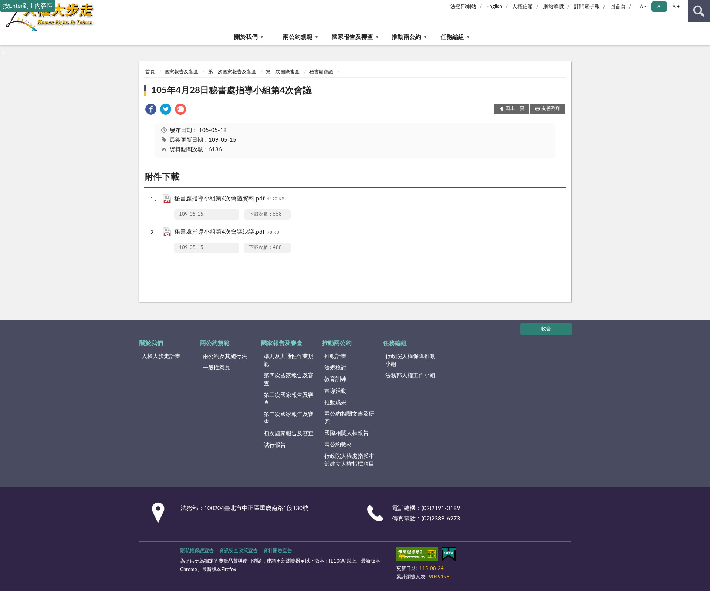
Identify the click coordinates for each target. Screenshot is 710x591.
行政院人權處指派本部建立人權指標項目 (349, 460)
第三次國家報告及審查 (289, 399)
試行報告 (275, 445)
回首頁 (618, 6)
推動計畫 (335, 356)
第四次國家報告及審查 (289, 379)
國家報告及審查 (352, 37)
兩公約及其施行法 (225, 356)
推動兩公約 (406, 37)
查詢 (699, 11)
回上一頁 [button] (514, 108)
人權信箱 (522, 6)
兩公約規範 (297, 37)
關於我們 (246, 37)
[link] (150, 110)
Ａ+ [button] (676, 6)
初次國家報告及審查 (289, 433)
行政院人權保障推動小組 (410, 360)
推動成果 (335, 402)
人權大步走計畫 (161, 356)
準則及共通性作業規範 (289, 360)
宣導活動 (335, 391)
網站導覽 (553, 6)
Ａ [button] (659, 6)
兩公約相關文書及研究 (349, 418)
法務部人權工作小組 (410, 375)
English (494, 6)
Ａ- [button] (642, 6)
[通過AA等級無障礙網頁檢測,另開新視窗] (417, 555)
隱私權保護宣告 (197, 550)
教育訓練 (335, 379)
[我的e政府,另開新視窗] (449, 555)
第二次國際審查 (283, 72)
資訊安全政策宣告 (238, 550)
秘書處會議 (321, 72)
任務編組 (452, 37)
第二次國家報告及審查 (232, 72)
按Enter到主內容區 (28, 6)
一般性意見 (216, 368)
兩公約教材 (338, 445)
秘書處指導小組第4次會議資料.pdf (229, 199)
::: (3, 53)
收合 (546, 329)
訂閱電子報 (587, 6)
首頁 (150, 72)
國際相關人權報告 (346, 433)
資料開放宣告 (277, 550)
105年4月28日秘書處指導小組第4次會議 (231, 90)
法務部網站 (463, 6)
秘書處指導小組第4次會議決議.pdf (226, 232)
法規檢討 (335, 368)
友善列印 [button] (551, 108)
